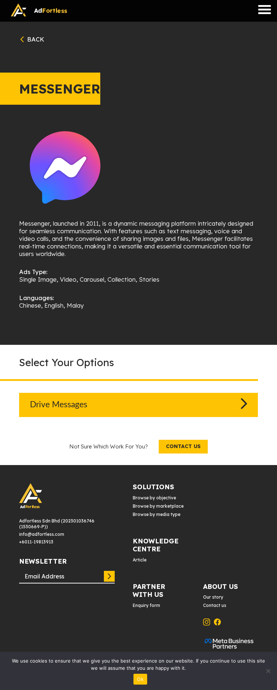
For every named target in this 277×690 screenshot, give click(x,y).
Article (139, 560)
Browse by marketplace (158, 506)
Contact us (183, 446)
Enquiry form (146, 605)
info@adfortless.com (41, 534)
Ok (140, 679)
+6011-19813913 (36, 541)
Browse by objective (154, 497)
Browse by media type (156, 514)
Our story (213, 597)
